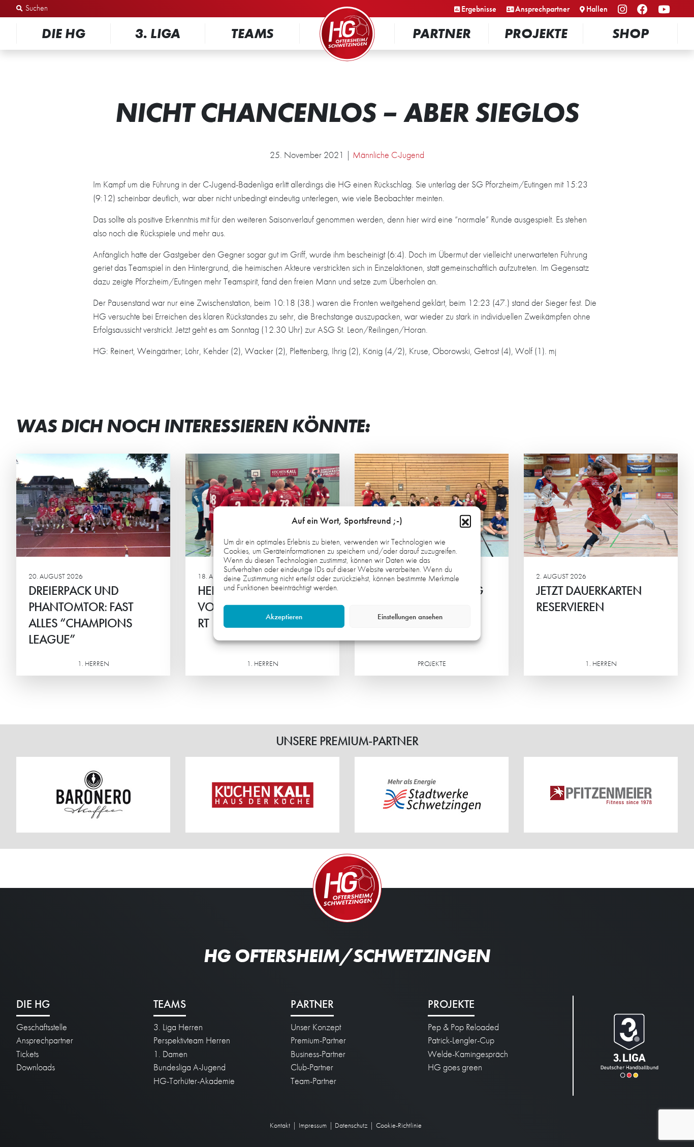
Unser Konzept (316, 1027)
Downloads (35, 1067)
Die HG (63, 33)
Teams (252, 33)
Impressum (313, 1125)
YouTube (665, 10)
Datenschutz (351, 1125)
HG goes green (455, 1067)
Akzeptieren (284, 617)
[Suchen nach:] (69, 8)
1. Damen (170, 1054)
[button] (465, 521)
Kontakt (280, 1125)
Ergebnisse (478, 9)
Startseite (347, 7)
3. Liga (157, 33)
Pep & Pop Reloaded (463, 1027)
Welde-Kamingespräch (468, 1054)
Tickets (27, 1054)
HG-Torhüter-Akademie (194, 1081)
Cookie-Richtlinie (399, 1125)
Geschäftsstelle (41, 1027)
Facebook (644, 10)
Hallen (597, 9)
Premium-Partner (318, 1040)
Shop (630, 33)
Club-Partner (312, 1067)
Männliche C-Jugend (388, 155)
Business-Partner (318, 1054)
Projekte (535, 33)
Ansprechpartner (542, 9)
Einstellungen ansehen (410, 617)
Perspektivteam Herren (191, 1040)
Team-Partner (313, 1081)
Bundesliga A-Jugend (189, 1067)
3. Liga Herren (178, 1027)
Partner (442, 33)
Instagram (623, 10)
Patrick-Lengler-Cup (461, 1040)
